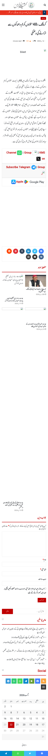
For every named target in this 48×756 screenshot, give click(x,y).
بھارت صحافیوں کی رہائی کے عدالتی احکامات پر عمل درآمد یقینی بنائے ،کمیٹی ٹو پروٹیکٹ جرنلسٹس (13, 505)
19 (30, 725)
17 (43, 725)
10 (43, 719)
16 (5, 719)
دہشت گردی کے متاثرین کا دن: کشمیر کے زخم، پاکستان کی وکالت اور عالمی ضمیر (24, 644)
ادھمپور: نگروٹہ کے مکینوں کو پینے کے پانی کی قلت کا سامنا (28, 637)
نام (44, 560)
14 (17, 719)
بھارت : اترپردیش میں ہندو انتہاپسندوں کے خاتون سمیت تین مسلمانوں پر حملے (36, 325)
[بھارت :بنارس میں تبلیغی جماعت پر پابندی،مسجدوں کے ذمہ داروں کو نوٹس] (12, 285)
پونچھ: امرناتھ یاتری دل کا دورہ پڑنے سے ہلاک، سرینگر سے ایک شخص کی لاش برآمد (24, 653)
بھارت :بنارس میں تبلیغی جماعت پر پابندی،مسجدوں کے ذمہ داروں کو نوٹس (14, 299)
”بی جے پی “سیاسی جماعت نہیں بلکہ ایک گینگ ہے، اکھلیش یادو (36, 290)
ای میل (43, 570)
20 (24, 725)
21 (17, 725)
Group (27, 153)
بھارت (43, 18)
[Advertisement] (24, 215)
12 (30, 719)
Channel (11, 153)
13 (24, 719)
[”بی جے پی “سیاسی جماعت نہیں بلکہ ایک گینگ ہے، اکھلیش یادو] (35, 281)
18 (37, 725)
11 (37, 719)
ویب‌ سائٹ (42, 579)
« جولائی (24, 745)
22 (11, 725)
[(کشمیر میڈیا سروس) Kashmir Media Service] (24, 5)
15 (11, 719)
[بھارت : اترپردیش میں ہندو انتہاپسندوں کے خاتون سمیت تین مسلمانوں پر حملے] (35, 314)
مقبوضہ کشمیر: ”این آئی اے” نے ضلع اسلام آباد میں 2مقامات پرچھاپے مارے (26, 661)
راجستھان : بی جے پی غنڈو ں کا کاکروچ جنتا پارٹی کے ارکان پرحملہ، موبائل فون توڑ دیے (23, 631)
